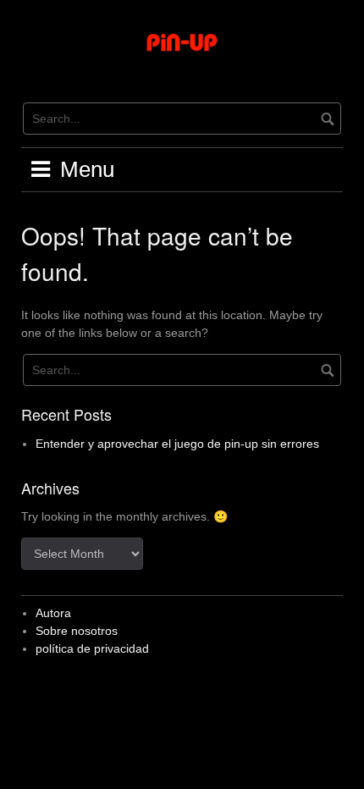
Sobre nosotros (77, 630)
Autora (53, 613)
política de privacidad (92, 648)
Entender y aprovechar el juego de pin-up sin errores (177, 443)
